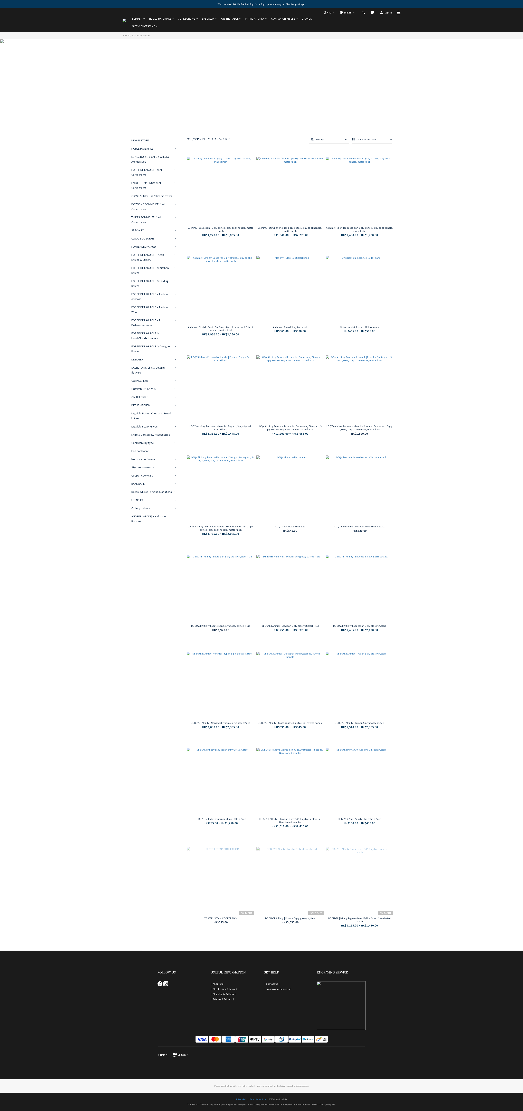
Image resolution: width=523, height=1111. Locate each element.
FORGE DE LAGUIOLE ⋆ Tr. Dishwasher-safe (146, 322)
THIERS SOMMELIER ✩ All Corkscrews (146, 219)
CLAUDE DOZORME (142, 238)
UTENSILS (137, 500)
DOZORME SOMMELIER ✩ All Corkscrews (148, 206)
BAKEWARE (138, 484)
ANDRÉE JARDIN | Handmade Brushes (148, 518)
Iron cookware (140, 451)
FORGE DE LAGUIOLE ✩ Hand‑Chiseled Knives (145, 335)
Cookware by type (142, 443)
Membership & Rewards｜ (226, 988)
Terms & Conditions (258, 1099)
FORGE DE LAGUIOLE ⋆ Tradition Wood (150, 309)
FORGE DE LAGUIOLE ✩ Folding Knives (150, 283)
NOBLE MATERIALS (160, 18)
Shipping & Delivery (223, 994)
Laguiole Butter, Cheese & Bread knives (151, 415)
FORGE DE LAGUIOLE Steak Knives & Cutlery (147, 257)
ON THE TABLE (230, 18)
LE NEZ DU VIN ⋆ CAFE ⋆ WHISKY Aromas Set (150, 159)
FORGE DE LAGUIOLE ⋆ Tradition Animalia (150, 296)
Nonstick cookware (143, 459)
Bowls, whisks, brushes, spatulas (151, 492)
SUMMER (137, 18)
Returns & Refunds (222, 999)
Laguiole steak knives (144, 426)
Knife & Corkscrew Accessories (150, 434)
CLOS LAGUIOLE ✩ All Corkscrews (151, 196)
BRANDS (307, 18)
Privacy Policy (242, 1099)
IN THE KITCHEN (255, 18)
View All (126, 35)
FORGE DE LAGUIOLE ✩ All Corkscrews (146, 172)
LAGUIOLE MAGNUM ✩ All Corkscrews (146, 185)
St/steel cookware (141, 35)
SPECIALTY (208, 18)
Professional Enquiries (278, 988)
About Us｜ (219, 983)
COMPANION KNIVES (283, 18)
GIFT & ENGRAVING (143, 26)
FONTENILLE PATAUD (143, 246)
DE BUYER (137, 359)
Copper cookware (142, 475)
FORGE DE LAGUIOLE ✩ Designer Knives (151, 348)
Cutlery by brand (141, 508)
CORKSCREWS (186, 18)
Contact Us (272, 983)
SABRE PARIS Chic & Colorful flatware (148, 370)
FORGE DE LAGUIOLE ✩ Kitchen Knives (150, 270)
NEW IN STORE (140, 140)
